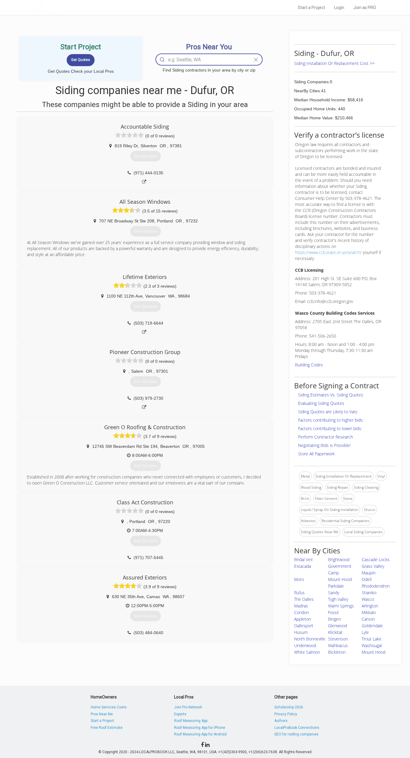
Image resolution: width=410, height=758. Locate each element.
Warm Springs (341, 606)
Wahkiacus (338, 645)
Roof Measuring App (190, 721)
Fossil (333, 612)
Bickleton (336, 652)
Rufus (299, 592)
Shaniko (369, 592)
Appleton (302, 619)
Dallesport (303, 625)
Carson (368, 619)
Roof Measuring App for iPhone (199, 728)
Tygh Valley (338, 599)
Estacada (302, 566)
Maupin (368, 573)
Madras (301, 606)
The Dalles (304, 599)
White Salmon (307, 652)
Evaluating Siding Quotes (321, 403)
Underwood (305, 645)
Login (339, 7)
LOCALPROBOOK (67, 7)
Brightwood (338, 559)
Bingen (334, 619)
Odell (367, 579)
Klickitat (335, 632)
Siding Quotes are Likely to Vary (327, 411)
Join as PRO (364, 7)
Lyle (365, 632)
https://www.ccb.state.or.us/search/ (328, 252)
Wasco (368, 599)
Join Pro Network (188, 707)
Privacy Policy (285, 714)
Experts (180, 714)
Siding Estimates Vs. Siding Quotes (330, 395)
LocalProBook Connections (296, 728)
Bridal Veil (303, 559)
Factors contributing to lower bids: (330, 428)
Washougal (372, 645)
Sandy (333, 592)
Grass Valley (373, 566)
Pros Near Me (102, 714)
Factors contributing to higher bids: (330, 420)
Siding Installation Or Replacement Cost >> (334, 63)
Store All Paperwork (316, 454)
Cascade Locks (376, 559)
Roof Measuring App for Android (200, 734)
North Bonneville (309, 639)
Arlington (370, 606)
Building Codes (309, 365)
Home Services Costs (109, 707)
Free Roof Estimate (106, 728)
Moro (299, 579)
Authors (281, 721)
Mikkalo (369, 612)
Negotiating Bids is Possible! (324, 445)
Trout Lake (371, 639)
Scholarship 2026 (288, 707)
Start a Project (311, 7)
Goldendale (372, 625)
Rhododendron (376, 586)
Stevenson (338, 639)
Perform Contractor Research (325, 437)
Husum (301, 632)
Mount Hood (373, 652)
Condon (301, 612)
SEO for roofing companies (296, 734)
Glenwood (337, 625)
